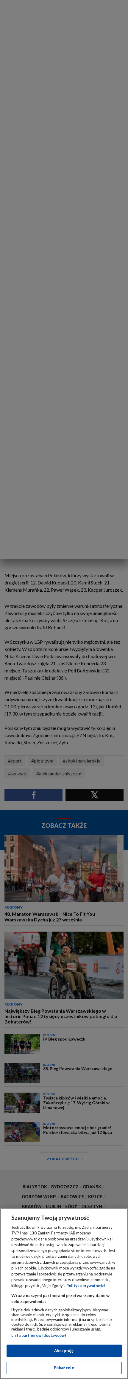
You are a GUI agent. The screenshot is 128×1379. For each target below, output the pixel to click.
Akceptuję (64, 1350)
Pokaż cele (64, 1367)
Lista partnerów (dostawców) (38, 1335)
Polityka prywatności (85, 1285)
